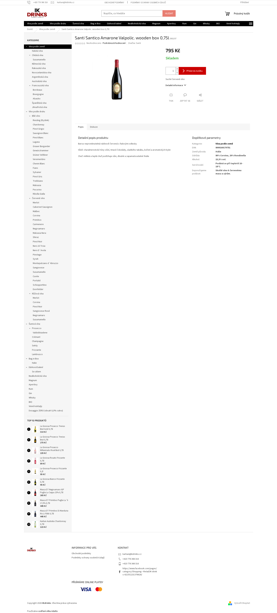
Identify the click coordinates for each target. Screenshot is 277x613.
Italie (34, 363)
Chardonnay (38, 124)
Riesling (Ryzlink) (41, 120)
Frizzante (36, 350)
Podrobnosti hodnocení (114, 43)
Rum (31, 389)
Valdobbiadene (40, 332)
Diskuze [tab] (94, 127)
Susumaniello (39, 59)
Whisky (32, 397)
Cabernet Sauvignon (42, 207)
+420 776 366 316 (131, 559)
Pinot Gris (37, 176)
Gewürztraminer (41, 150)
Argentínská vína (40, 77)
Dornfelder (38, 289)
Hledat (169, 13)
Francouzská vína (40, 85)
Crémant (36, 337)
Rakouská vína (39, 68)
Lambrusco (37, 354)
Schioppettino (40, 285)
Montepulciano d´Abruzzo (45, 263)
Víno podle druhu (37, 111)
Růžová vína (37, 293)
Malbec (36, 211)
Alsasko (36, 98)
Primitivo (37, 220)
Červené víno (38, 198)
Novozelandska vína (41, 72)
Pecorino (37, 189)
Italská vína (37, 51)
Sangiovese (38, 267)
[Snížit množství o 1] (177, 73)
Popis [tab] (81, 127)
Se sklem (36, 371)
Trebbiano (38, 181)
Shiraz (36, 237)
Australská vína (39, 81)
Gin (30, 393)
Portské (37, 280)
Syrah (35, 259)
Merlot (36, 202)
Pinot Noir (37, 241)
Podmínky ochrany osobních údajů (148, 2)
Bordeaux (37, 90)
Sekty (35, 345)
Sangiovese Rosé (41, 311)
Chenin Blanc (39, 163)
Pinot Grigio (38, 129)
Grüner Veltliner (40, 155)
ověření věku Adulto (48, 611)
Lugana (36, 142)
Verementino (39, 159)
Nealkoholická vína (38, 376)
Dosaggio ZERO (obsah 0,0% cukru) (46, 410)
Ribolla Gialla (39, 194)
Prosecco (36, 328)
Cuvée (36, 276)
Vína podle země (37, 46)
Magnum (33, 380)
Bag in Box (34, 358)
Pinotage (37, 254)
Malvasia (37, 185)
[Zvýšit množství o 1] (177, 69)
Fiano (35, 168)
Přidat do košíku (194, 70)
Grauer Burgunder (41, 146)
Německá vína (38, 64)
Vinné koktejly (35, 406)
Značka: (134, 43)
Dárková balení (36, 367)
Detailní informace (174, 85)
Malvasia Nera (39, 233)
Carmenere (38, 224)
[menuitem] (35, 23)
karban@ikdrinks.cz (132, 554)
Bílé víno (36, 116)
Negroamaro (39, 228)
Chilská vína (37, 55)
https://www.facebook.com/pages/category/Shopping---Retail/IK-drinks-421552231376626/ (140, 571)
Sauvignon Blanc (41, 133)
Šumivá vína (34, 324)
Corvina (36, 215)
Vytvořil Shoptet (242, 603)
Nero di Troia (39, 246)
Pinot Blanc (38, 137)
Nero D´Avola (39, 250)
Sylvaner (37, 172)
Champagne (37, 341)
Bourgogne (38, 94)
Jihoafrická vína (39, 107)
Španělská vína (39, 103)
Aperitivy (33, 384)
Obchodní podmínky (114, 2)
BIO (30, 402)
